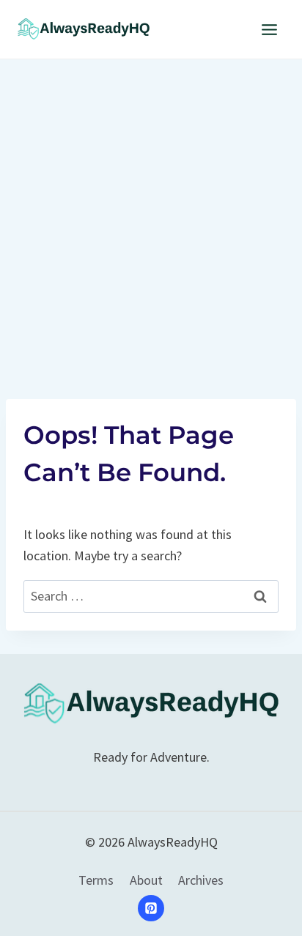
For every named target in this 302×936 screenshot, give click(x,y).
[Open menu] (269, 29)
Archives (201, 880)
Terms (96, 880)
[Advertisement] (151, 217)
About (146, 880)
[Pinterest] (151, 908)
